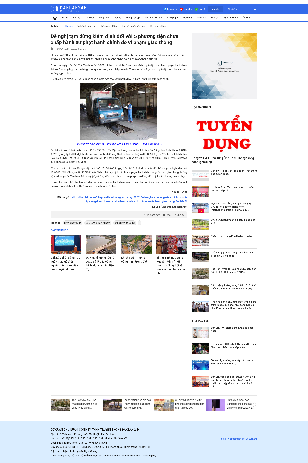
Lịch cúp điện (231, 17)
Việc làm (201, 17)
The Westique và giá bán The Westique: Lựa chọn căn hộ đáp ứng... (137, 403)
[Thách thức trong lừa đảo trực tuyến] (200, 240)
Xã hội (65, 17)
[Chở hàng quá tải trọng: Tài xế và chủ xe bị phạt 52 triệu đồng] (200, 257)
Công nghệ (173, 17)
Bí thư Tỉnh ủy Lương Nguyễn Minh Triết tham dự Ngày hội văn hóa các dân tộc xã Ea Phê (170, 265)
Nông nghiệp (133, 17)
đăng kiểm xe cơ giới (125, 223)
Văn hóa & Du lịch (153, 17)
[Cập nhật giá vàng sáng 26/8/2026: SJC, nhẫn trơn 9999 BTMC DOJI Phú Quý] (200, 290)
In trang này (153, 214)
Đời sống (188, 17)
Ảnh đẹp (247, 17)
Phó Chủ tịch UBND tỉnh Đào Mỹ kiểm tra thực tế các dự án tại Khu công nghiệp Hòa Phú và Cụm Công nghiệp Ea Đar (233, 305)
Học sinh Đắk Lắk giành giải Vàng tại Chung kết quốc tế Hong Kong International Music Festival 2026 (231, 206)
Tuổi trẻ (117, 17)
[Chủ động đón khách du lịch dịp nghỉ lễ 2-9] (200, 224)
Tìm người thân (158, 26)
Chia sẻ (180, 214)
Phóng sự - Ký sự (109, 26)
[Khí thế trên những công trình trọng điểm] (136, 245)
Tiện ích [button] (214, 9)
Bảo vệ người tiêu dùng (134, 26)
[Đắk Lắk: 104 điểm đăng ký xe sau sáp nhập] (200, 332)
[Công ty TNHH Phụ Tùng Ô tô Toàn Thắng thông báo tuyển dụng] (224, 133)
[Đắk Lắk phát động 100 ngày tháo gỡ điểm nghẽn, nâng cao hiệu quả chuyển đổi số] (66, 245)
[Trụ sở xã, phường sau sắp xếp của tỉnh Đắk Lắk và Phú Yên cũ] (200, 365)
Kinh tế (76, 17)
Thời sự (69, 26)
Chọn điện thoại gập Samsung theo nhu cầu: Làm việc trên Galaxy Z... (240, 403)
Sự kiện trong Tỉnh (86, 26)
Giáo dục (89, 17)
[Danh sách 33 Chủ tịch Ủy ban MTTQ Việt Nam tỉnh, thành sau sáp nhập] (200, 348)
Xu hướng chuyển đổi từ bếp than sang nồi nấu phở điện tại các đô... (189, 403)
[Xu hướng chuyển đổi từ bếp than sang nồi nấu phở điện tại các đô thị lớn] (163, 405)
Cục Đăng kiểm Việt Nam (98, 223)
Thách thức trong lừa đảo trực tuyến (231, 236)
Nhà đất (215, 17)
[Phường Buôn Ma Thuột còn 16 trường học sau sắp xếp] (200, 191)
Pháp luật (104, 17)
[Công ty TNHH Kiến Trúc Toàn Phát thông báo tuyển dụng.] (200, 175)
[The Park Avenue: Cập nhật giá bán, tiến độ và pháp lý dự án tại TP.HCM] (200, 273)
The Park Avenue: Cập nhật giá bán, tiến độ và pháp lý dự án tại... (84, 403)
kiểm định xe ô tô (72, 223)
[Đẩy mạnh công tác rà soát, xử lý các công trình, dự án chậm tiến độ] (101, 245)
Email (168, 214)
